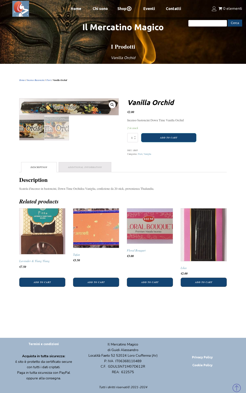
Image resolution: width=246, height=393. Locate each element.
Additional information (85, 167)
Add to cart (168, 137)
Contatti (173, 8)
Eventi (149, 8)
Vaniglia (147, 153)
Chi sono (100, 8)
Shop (121, 8)
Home (76, 8)
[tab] (39, 167)
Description (39, 167)
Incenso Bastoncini (35, 80)
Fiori (48, 80)
